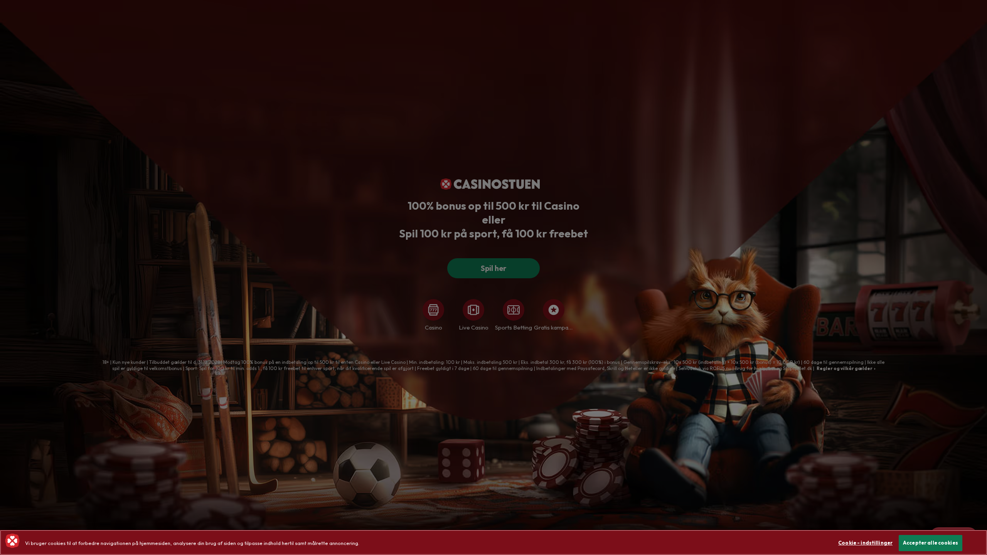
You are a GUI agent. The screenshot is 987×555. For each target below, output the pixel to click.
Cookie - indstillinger (865, 543)
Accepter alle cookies (930, 543)
